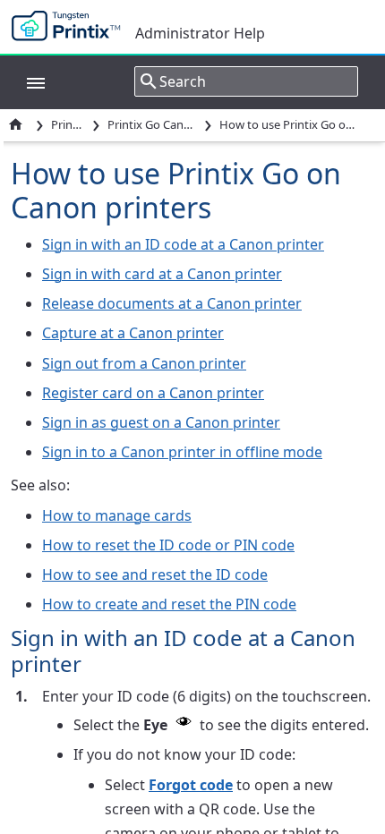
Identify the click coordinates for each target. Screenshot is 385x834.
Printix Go (68, 124)
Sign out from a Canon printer (144, 363)
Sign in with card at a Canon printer (162, 274)
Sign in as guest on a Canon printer (161, 422)
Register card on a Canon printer (153, 393)
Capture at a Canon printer (133, 333)
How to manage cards (117, 515)
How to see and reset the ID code (155, 574)
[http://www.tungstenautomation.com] (70, 27)
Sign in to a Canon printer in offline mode (182, 452)
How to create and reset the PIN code (169, 604)
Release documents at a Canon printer (172, 303)
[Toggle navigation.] (27, 81)
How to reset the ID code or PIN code (168, 545)
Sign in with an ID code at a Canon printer (183, 244)
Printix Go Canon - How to (152, 124)
